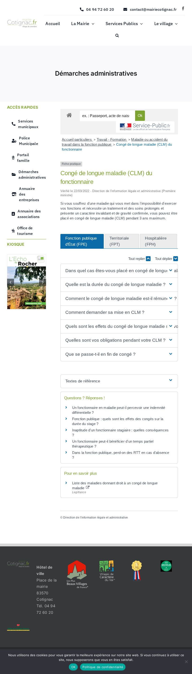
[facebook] (183, 8)
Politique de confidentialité (102, 667)
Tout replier (137, 259)
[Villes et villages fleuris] (18, 626)
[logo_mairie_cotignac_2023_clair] (18, 562)
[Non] (186, 661)
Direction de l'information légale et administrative (95, 517)
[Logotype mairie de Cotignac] (22, 20)
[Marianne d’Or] (136, 562)
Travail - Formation (112, 139)
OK (73, 667)
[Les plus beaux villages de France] (77, 562)
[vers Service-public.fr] (145, 127)
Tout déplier (164, 259)
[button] (117, 35)
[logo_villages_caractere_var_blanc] (107, 562)
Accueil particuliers (77, 139)
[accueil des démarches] (69, 115)
